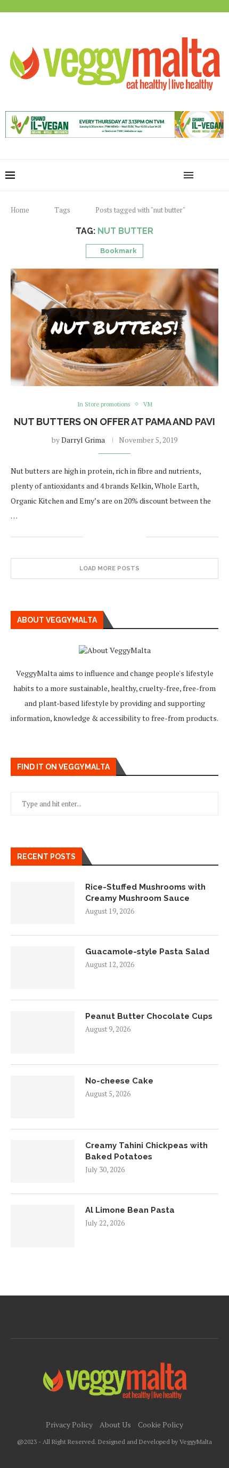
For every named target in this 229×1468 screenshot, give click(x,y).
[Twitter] (140, 175)
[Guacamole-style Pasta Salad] (43, 967)
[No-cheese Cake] (43, 1097)
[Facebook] (129, 175)
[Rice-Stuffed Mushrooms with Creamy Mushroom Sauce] (43, 903)
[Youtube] (163, 175)
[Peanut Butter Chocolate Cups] (43, 1032)
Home (20, 210)
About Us (115, 1424)
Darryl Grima (83, 440)
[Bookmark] (218, 175)
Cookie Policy (160, 1424)
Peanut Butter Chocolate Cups (148, 1016)
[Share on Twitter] (115, 537)
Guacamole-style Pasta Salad (147, 951)
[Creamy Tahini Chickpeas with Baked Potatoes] (43, 1161)
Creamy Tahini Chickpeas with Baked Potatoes (146, 1151)
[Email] (174, 175)
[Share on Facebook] (104, 537)
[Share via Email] (138, 537)
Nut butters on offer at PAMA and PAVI (114, 421)
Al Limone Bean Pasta (130, 1210)
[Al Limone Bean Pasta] (43, 1226)
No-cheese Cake (119, 1081)
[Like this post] (91, 537)
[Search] (205, 175)
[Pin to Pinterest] (126, 537)
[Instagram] (151, 175)
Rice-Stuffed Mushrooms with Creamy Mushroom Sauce (145, 892)
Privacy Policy (69, 1424)
